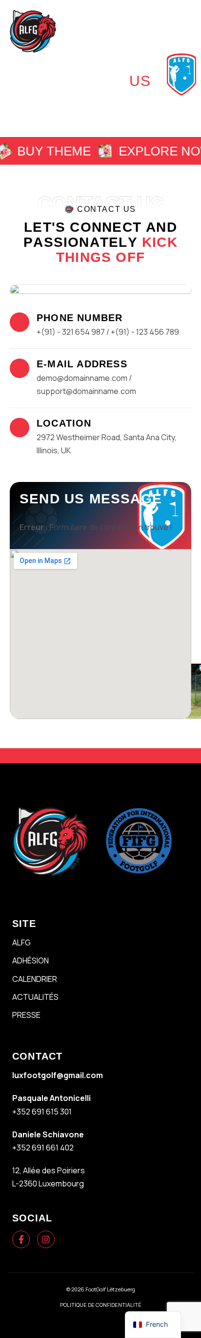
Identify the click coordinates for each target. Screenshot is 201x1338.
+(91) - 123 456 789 (145, 331)
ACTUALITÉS (35, 997)
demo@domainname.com (83, 378)
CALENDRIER (34, 979)
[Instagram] (46, 1239)
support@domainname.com (86, 391)
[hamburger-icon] (182, 30)
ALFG (21, 942)
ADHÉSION (30, 960)
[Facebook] (21, 1239)
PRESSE (26, 1015)
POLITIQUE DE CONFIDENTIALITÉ (100, 1304)
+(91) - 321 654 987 (71, 331)
